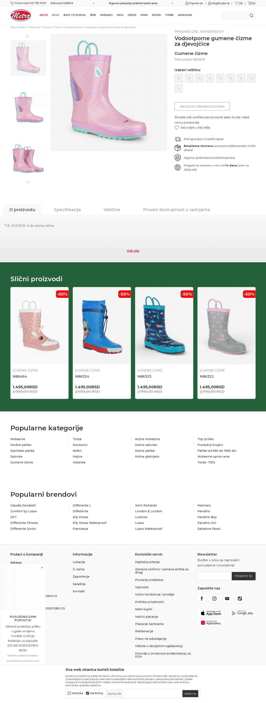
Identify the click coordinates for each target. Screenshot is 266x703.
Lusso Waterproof (148, 529)
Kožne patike (145, 451)
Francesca (80, 529)
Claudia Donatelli (23, 505)
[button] (192, 127)
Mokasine (17, 439)
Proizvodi (35, 27)
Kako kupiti (143, 609)
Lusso (139, 523)
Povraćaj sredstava (149, 580)
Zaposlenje (81, 576)
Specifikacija (67, 209)
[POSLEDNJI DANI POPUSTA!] (23, 586)
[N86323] (164, 325)
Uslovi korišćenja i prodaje (154, 594)
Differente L (82, 505)
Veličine (112, 209)
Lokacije (79, 562)
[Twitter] (240, 598)
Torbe (169, 15)
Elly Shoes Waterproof (89, 523)
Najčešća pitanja (147, 562)
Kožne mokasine (147, 439)
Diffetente (80, 511)
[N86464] (39, 325)
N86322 (207, 376)
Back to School (75, 15)
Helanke (79, 462)
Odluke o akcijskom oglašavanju (159, 646)
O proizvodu (22, 209)
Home (144, 15)
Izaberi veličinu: (188, 70)
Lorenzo (141, 517)
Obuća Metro (18, 27)
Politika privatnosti (149, 602)
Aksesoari (185, 15)
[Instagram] (214, 598)
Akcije (43, 15)
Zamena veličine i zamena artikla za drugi (161, 570)
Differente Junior (23, 529)
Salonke (16, 456)
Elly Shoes (80, 517)
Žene (93, 15)
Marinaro (204, 505)
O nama (78, 569)
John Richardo (146, 505)
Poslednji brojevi (210, 445)
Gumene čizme (73, 27)
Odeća (132, 15)
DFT (13, 517)
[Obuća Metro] (20, 15)
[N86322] (226, 325)
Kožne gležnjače (147, 456)
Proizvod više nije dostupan (202, 106)
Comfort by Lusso (23, 511)
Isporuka (141, 587)
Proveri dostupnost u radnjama (176, 209)
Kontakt (79, 591)
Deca (120, 15)
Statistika (77, 693)
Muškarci (106, 15)
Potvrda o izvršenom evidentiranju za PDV (163, 655)
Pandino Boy (207, 517)
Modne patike (20, 445)
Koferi (156, 15)
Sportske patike (22, 451)
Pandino (203, 511)
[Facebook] (202, 598)
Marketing (96, 693)
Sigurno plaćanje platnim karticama (133, 3)
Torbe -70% (206, 462)
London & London (148, 511)
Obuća (47, 27)
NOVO (55, 15)
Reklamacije (144, 631)
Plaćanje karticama (149, 624)
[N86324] (102, 325)
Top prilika (205, 439)
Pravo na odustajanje (150, 639)
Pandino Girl (206, 523)
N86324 (82, 376)
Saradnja (79, 584)
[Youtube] (227, 598)
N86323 (144, 376)
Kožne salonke (146, 445)
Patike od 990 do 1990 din (216, 451)
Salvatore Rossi (208, 529)
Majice (78, 456)
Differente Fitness (24, 523)
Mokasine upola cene (213, 456)
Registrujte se (221, 3)
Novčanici (80, 445)
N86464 (20, 376)
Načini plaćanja (146, 617)
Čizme (58, 27)
